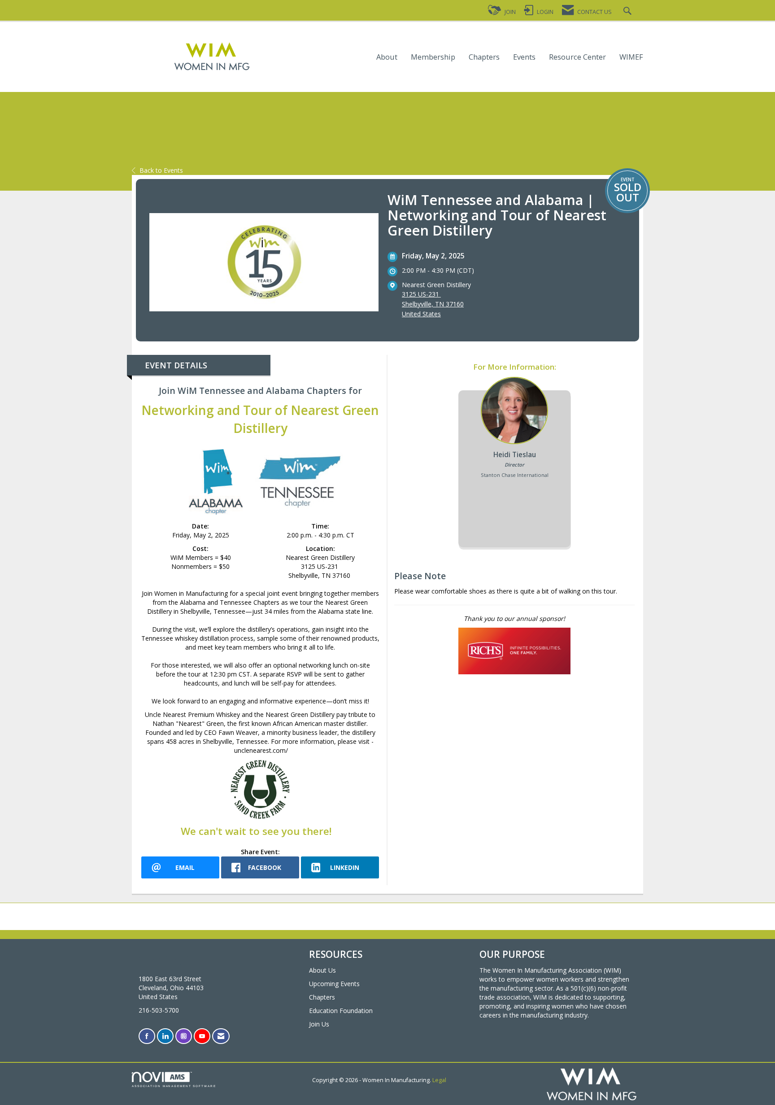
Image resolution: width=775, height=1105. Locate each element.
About (386, 57)
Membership (433, 57)
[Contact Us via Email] (221, 1036)
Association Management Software (174, 1086)
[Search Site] (628, 12)
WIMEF (631, 57)
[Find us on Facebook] (147, 1036)
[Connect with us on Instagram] (183, 1036)
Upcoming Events (334, 983)
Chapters (484, 57)
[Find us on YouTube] (202, 1036)
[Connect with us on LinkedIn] (165, 1036)
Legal (439, 1080)
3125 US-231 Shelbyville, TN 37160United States (433, 304)
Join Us (319, 1024)
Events (524, 57)
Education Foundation (341, 1010)
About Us (322, 970)
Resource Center (577, 57)
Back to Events (161, 170)
